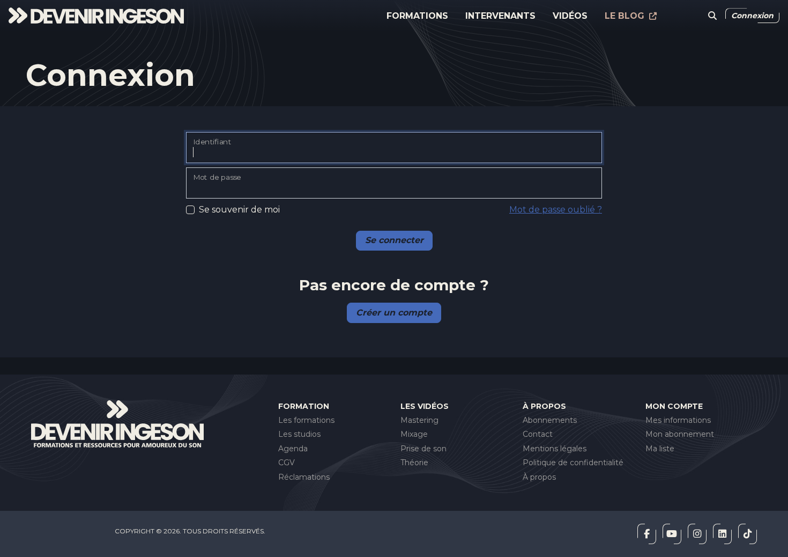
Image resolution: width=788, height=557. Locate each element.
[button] (712, 16)
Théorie (414, 462)
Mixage (414, 434)
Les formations (306, 420)
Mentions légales (554, 448)
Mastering (419, 420)
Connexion (752, 15)
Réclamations (304, 477)
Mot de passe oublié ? (555, 209)
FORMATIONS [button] (417, 16)
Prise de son (423, 448)
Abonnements (550, 420)
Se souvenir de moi (239, 209)
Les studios (299, 434)
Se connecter (394, 240)
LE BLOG (626, 16)
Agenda (293, 448)
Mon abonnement (679, 434)
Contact (538, 434)
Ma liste (659, 448)
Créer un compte (394, 312)
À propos (539, 477)
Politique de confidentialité (573, 462)
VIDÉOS (570, 16)
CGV (286, 462)
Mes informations (678, 420)
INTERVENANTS (500, 16)
